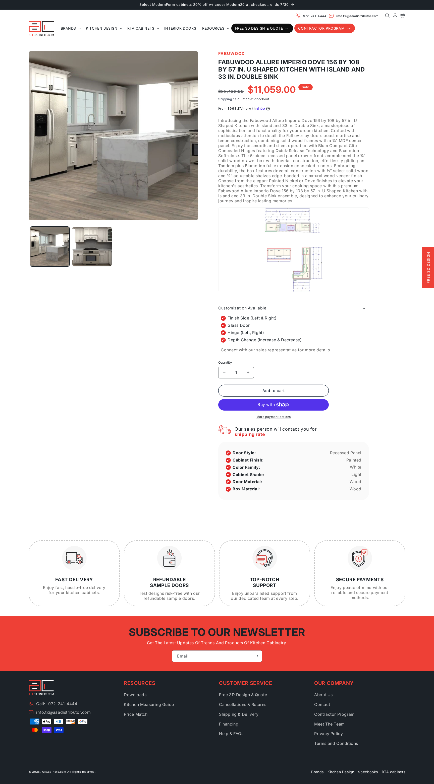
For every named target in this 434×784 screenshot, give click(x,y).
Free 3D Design (428, 268)
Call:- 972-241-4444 (56, 703)
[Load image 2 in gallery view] (92, 246)
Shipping (225, 99)
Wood (355, 481)
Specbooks (368, 772)
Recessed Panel (345, 452)
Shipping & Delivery (238, 714)
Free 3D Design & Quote (243, 694)
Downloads (135, 694)
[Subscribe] (256, 656)
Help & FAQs (231, 733)
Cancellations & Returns (242, 704)
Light (356, 474)
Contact (322, 704)
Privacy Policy (328, 733)
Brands (317, 772)
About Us (323, 694)
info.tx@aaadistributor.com (357, 16)
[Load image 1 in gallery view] (50, 246)
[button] (387, 16)
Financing (228, 724)
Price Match (136, 714)
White (355, 467)
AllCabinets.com (54, 771)
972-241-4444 (314, 16)
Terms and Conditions (336, 743)
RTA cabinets (393, 772)
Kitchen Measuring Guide (149, 704)
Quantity (225, 362)
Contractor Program (334, 714)
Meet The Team (329, 724)
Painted (353, 460)
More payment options (273, 417)
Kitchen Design (341, 772)
